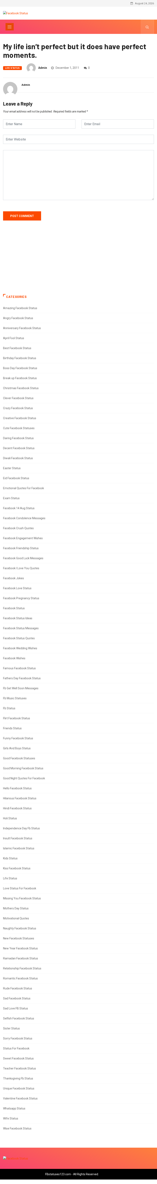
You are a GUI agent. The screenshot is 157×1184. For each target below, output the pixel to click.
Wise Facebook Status (17, 1128)
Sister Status (11, 1028)
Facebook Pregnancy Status (21, 598)
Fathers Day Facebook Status (22, 678)
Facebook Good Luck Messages (23, 558)
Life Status (12, 68)
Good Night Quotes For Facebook (24, 778)
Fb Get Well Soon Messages (20, 688)
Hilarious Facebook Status (19, 798)
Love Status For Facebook (19, 888)
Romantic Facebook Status (20, 978)
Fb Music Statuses (15, 698)
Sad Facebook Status (16, 998)
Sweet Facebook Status (18, 1058)
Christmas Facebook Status (21, 388)
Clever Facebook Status (18, 398)
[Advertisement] (78, 261)
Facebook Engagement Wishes (23, 538)
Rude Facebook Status (17, 988)
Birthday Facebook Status (19, 358)
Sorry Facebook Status (17, 1038)
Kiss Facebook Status (16, 868)
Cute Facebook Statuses (19, 428)
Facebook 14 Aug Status (19, 508)
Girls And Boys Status (17, 748)
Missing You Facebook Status (22, 898)
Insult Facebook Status (17, 838)
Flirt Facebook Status (16, 718)
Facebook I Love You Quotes (21, 568)
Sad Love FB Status (15, 1008)
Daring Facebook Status (18, 438)
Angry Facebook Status (18, 318)
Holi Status (10, 818)
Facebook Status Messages (21, 628)
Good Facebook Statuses (19, 758)
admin (42, 67)
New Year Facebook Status (20, 948)
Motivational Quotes (16, 918)
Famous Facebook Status (19, 668)
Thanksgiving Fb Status (18, 1078)
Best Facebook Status (17, 348)
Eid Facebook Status (16, 478)
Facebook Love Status (17, 588)
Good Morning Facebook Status (23, 768)
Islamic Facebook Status (18, 848)
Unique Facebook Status (18, 1088)
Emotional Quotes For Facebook (23, 488)
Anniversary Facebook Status (22, 328)
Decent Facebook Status (19, 448)
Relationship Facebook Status (22, 968)
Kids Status (10, 858)
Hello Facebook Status (17, 788)
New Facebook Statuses (18, 938)
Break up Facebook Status (20, 378)
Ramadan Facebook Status (20, 958)
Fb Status (9, 708)
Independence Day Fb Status (21, 828)
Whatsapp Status (14, 1108)
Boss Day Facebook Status (20, 368)
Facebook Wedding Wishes (20, 648)
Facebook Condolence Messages (24, 518)
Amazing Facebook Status (20, 308)
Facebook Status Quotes (19, 638)
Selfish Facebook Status (18, 1018)
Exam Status (11, 498)
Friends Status (12, 728)
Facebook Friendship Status (21, 548)
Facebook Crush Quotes (18, 528)
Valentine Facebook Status (20, 1098)
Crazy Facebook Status (18, 408)
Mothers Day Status (16, 908)
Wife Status (10, 1118)
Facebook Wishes (14, 658)
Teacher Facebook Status (19, 1068)
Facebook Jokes (13, 578)
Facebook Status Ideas (17, 618)
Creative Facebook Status (19, 418)
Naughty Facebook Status (19, 928)
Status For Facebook (16, 1048)
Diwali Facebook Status (18, 458)
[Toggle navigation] (9, 26)
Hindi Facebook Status (17, 808)
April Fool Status (13, 338)
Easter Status (12, 468)
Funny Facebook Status (18, 738)
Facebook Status (14, 608)
